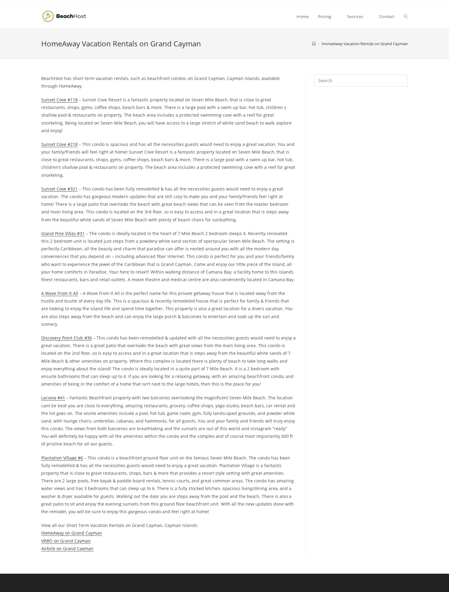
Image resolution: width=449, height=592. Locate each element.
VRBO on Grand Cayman (66, 541)
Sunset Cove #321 (59, 189)
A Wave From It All (59, 293)
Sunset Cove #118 (59, 100)
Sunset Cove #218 (59, 144)
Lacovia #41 (53, 398)
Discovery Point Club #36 (66, 338)
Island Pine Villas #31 (63, 233)
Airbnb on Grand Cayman (67, 548)
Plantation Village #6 (62, 458)
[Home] (314, 43)
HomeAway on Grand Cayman (71, 533)
